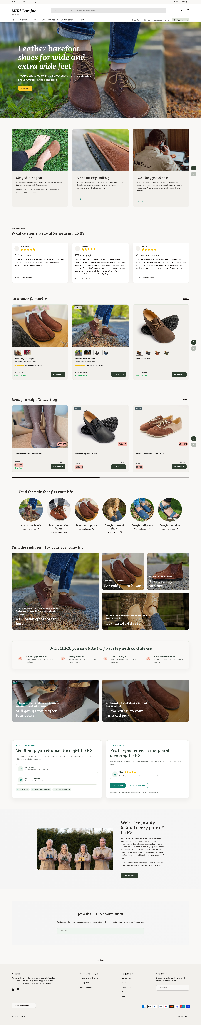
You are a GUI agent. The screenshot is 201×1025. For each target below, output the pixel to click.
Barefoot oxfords (143, 358)
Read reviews (118, 785)
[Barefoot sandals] (170, 510)
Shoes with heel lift (50, 20)
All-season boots (31, 525)
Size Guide (137, 20)
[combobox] (108, 10)
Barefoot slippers (86, 525)
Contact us (126, 978)
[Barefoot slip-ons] (142, 510)
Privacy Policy (85, 982)
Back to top (101, 960)
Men (34, 20)
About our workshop (137, 785)
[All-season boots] (31, 510)
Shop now (25, 88)
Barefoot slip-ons (142, 525)
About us (158, 20)
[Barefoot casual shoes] (114, 510)
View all (186, 298)
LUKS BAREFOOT (21, 1016)
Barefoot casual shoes (114, 526)
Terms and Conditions (88, 987)
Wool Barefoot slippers (86, 279)
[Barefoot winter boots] (59, 510)
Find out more (129, 876)
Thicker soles (127, 987)
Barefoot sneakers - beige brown (150, 453)
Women (23, 20)
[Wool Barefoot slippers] (40, 326)
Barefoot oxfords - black (86, 453)
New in (14, 20)
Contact (80, 20)
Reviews (148, 20)
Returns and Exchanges (88, 978)
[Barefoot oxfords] (161, 326)
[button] (188, 10)
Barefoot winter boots (59, 526)
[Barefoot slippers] (87, 510)
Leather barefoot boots (85, 358)
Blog (167, 20)
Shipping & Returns (183, 1016)
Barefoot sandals (170, 525)
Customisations (67, 20)
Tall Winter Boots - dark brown (28, 453)
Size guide (126, 982)
